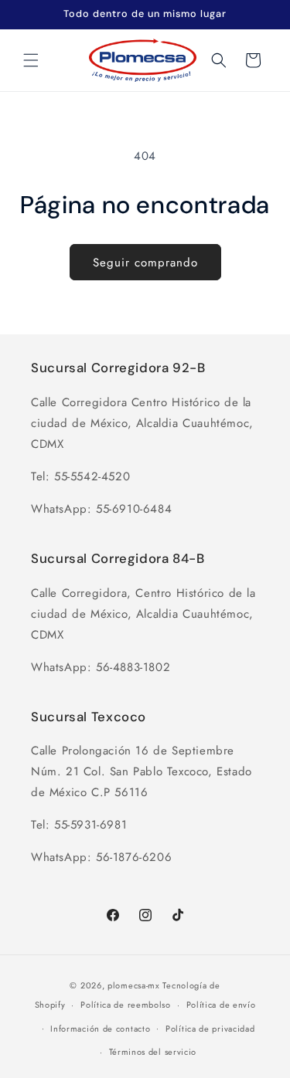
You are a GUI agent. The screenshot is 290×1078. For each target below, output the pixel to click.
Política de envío (221, 1004)
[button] (31, 60)
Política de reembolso (125, 1004)
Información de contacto (100, 1028)
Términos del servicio (153, 1052)
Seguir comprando (145, 262)
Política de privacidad (209, 1028)
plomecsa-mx (133, 985)
